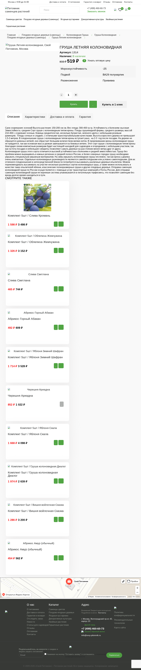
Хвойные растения (114, 19)
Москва (11, 2)
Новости (31, 622)
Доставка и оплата (57, 2)
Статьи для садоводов (37, 625)
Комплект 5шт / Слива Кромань (29, 215)
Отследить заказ (35, 618)
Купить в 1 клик (112, 104)
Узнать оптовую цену (97, 60)
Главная (11, 35)
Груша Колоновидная (105, 35)
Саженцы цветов (14, 19)
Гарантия (85, 116)
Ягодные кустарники (70, 19)
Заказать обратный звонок (94, 631)
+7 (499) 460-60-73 (96, 8)
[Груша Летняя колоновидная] (32, 47)
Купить (73, 104)
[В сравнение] (93, 104)
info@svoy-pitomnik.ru (91, 635)
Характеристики (35, 116)
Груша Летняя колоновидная (66, 37)
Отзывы (106, 2)
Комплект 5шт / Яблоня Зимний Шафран (35, 357)
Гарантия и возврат (92, 2)
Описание (13, 116)
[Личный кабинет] (115, 9)
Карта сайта (120, 627)
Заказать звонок (96, 11)
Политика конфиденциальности (124, 614)
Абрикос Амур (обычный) (25, 549)
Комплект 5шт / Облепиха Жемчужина (33, 241)
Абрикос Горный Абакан (24, 318)
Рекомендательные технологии (123, 621)
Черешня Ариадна (20, 395)
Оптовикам (117, 2)
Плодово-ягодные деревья (61, 612)
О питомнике (33, 609)
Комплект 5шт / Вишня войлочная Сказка (36, 510)
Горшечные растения (15, 26)
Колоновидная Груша (77, 35)
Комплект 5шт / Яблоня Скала (28, 434)
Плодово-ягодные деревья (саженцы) (41, 19)
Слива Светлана (19, 280)
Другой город (90, 625)
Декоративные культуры (92, 19)
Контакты (128, 2)
